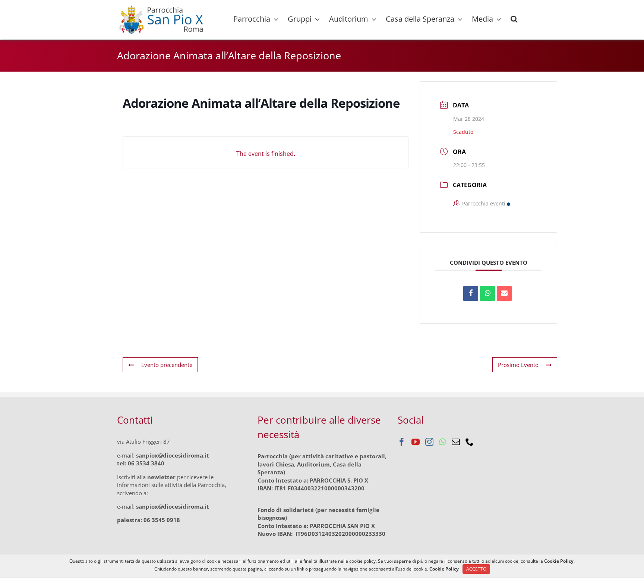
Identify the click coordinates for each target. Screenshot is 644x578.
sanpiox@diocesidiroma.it (172, 455)
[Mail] (456, 442)
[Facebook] (402, 442)
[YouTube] (415, 442)
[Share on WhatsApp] (487, 293)
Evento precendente (166, 364)
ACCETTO (476, 569)
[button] (514, 19)
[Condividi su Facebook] (470, 293)
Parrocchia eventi (483, 203)
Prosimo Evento (518, 364)
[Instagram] (429, 442)
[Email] (504, 293)
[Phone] (469, 442)
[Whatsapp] (442, 442)
